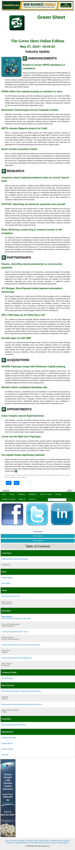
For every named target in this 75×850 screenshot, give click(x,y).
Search (70, 499)
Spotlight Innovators (8, 499)
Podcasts (10, 843)
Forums (12, 494)
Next (16, 483)
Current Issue (37, 531)
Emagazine (21, 840)
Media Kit (22, 499)
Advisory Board (62, 843)
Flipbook (30, 840)
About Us (32, 499)
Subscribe (6, 490)
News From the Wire (42, 840)
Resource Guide (46, 494)
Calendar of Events (21, 843)
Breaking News (56, 840)
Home (4, 494)
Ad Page (58, 494)
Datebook (21, 494)
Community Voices (36, 843)
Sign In (70, 490)
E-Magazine (32, 494)
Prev (8, 483)
